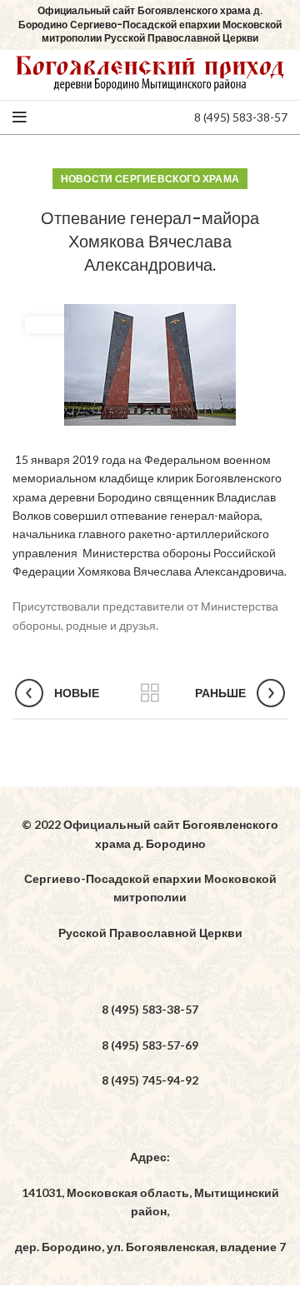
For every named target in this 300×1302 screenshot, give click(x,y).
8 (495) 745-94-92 (150, 1080)
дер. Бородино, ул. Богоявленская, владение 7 (150, 1247)
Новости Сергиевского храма (150, 178)
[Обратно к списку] (150, 693)
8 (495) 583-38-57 (241, 117)
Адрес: (150, 1157)
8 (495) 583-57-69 (150, 1045)
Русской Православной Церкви (150, 932)
